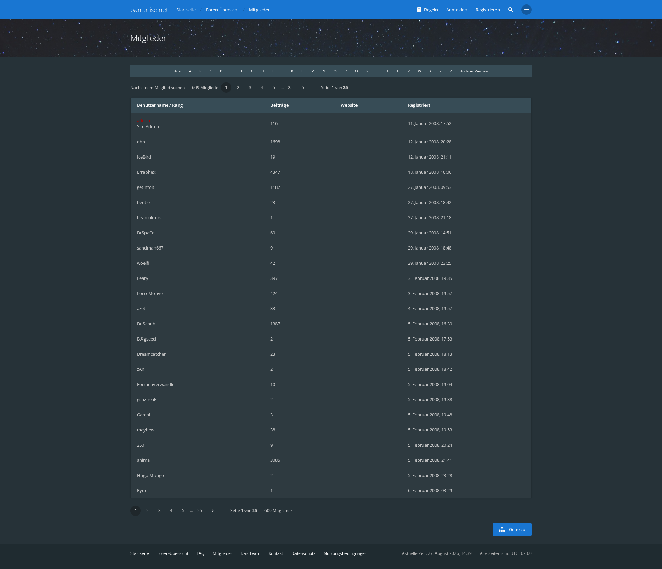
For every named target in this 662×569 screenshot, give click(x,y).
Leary (142, 278)
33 (272, 308)
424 (274, 293)
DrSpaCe (145, 233)
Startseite (139, 553)
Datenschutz (303, 553)
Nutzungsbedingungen (345, 553)
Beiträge (279, 105)
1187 (275, 187)
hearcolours (149, 217)
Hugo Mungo (150, 475)
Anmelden (456, 10)
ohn (141, 142)
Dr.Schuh (146, 324)
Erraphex (146, 172)
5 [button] (274, 87)
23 (272, 202)
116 (274, 123)
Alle (177, 71)
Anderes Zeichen (474, 71)
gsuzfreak (147, 399)
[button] (303, 87)
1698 (275, 142)
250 (140, 445)
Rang (177, 105)
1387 (275, 324)
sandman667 (150, 248)
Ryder (143, 490)
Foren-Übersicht (172, 553)
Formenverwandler (156, 384)
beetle (143, 202)
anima (143, 460)
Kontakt (276, 553)
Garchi (143, 414)
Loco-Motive (150, 293)
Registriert (419, 105)
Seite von (334, 87)
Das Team (250, 553)
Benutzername (152, 105)
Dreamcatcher (151, 354)
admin (143, 120)
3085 (275, 460)
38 (272, 430)
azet (141, 308)
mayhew (145, 430)
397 (274, 278)
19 (272, 157)
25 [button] (290, 87)
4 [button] (262, 87)
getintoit (145, 187)
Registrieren (487, 10)
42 (272, 263)
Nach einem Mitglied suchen (157, 87)
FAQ (200, 553)
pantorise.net (149, 10)
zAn (140, 369)
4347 (275, 172)
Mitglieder (222, 553)
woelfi (143, 263)
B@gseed (146, 339)
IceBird (144, 157)
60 (272, 233)
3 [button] (250, 87)
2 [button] (238, 87)
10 (272, 384)
